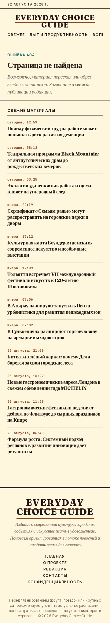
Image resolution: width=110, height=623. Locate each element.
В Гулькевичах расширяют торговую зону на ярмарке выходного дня (52, 334)
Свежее (16, 35)
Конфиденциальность (55, 582)
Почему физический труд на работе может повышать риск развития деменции (52, 131)
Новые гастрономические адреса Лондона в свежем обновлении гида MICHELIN (54, 385)
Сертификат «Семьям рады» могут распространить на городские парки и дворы (47, 217)
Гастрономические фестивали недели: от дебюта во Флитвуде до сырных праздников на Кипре (54, 414)
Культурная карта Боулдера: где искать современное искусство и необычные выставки (49, 249)
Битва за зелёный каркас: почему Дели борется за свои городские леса (48, 360)
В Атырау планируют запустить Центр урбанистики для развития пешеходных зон (54, 309)
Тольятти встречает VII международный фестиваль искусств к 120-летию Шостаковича (51, 280)
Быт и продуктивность (59, 35)
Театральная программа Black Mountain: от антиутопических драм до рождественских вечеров (53, 160)
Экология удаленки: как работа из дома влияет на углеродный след (49, 189)
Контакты (55, 575)
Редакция (55, 569)
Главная (55, 556)
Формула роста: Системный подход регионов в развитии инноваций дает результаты (46, 445)
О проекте (55, 563)
